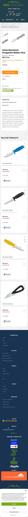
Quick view (24, 147)
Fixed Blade (11, 165)
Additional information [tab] (9, 102)
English (12, 11)
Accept (14, 504)
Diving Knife (11, 88)
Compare (22, 72)
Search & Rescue (21, 165)
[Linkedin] (13, 433)
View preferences (14, 512)
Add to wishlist (20, 72)
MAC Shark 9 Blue (7, 163)
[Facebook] (11, 433)
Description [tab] (5, 99)
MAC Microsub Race (8, 304)
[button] (26, 490)
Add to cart (11, 72)
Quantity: (4, 65)
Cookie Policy (13, 515)
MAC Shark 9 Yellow (8, 257)
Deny (14, 508)
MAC (7, 175)
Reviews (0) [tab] (5, 105)
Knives (15, 165)
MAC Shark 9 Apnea (8, 210)
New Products (18, 88)
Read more (24, 170)
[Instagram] (16, 433)
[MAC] (7, 181)
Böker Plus (8, 76)
